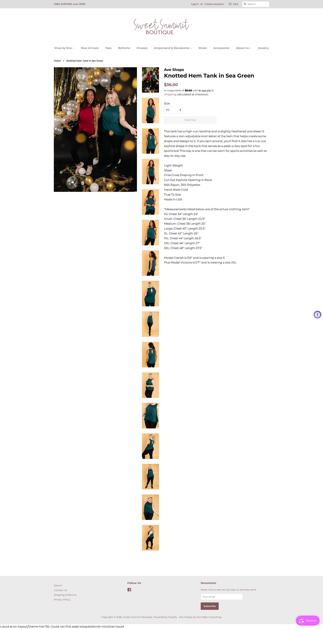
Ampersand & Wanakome (172, 48)
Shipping (170, 94)
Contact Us (60, 590)
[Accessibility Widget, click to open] (317, 314)
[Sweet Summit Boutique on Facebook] (129, 590)
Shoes (203, 48)
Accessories (221, 48)
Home (57, 61)
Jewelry (263, 48)
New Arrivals (90, 48)
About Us (242, 48)
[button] (216, 90)
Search (58, 585)
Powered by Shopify (165, 617)
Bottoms (124, 48)
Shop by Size (63, 48)
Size (167, 103)
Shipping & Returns (65, 594)
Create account (214, 4)
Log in (195, 4)
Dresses (142, 48)
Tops (108, 48)
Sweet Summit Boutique (137, 617)
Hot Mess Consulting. (209, 617)
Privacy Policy (62, 599)
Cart (235, 4)
